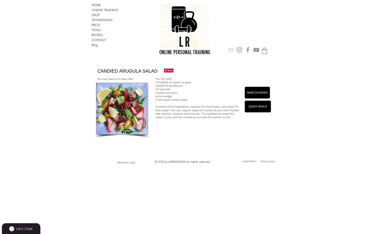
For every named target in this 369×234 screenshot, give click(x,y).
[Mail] (230, 50)
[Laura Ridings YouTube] (256, 49)
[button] (264, 51)
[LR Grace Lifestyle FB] (247, 49)
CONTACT (99, 40)
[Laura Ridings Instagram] (239, 49)
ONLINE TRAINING (105, 10)
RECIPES (97, 35)
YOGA (96, 30)
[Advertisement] (115, 207)
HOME (96, 5)
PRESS (96, 25)
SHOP (96, 15)
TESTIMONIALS (102, 20)
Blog (95, 45)
